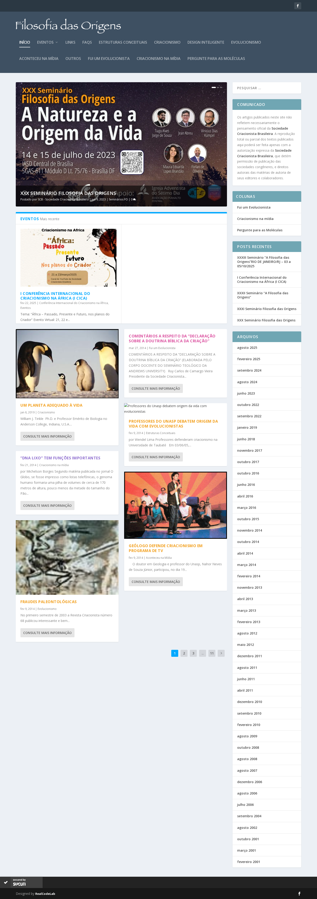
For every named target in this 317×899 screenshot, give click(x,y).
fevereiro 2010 (248, 724)
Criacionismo (167, 42)
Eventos (45, 42)
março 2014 (246, 564)
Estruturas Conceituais (123, 42)
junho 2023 (246, 393)
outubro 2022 (248, 404)
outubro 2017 (248, 462)
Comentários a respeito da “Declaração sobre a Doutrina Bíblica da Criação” (172, 338)
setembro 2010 (249, 713)
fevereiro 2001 (248, 862)
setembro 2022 (249, 416)
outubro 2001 (248, 839)
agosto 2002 (247, 827)
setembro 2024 (249, 370)
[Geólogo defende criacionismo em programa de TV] (175, 505)
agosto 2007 (247, 770)
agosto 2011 (247, 667)
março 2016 (246, 507)
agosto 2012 (247, 633)
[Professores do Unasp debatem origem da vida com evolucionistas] (175, 408)
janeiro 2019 (247, 427)
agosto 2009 (247, 736)
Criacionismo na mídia (159, 59)
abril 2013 (245, 599)
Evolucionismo (246, 42)
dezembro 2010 (249, 702)
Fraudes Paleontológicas (48, 601)
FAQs (87, 42)
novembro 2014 (249, 530)
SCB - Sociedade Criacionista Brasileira (63, 199)
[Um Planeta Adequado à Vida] (67, 363)
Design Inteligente (206, 42)
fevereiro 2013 (248, 622)
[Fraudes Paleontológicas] (67, 557)
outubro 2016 (248, 473)
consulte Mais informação (47, 436)
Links (70, 42)
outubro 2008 (248, 747)
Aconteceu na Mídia (38, 59)
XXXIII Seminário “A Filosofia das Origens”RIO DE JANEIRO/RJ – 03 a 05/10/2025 (264, 261)
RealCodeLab (45, 894)
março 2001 (246, 850)
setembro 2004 (249, 816)
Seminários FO (118, 199)
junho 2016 (246, 484)
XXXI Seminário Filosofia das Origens (266, 309)
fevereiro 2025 (248, 359)
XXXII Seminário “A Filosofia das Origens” (262, 295)
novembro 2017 (249, 450)
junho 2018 (246, 439)
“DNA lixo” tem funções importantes (60, 458)
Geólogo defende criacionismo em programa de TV (166, 548)
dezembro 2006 (249, 782)
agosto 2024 (247, 382)
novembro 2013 (249, 587)
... (203, 653)
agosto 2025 (247, 347)
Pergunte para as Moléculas (216, 59)
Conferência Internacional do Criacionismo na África (73, 303)
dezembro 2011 (249, 656)
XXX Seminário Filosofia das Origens (68, 193)
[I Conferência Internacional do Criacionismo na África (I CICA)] (68, 257)
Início (24, 42)
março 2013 (246, 610)
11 (212, 653)
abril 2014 (245, 553)
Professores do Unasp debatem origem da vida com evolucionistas (173, 424)
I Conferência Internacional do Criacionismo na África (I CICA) (55, 296)
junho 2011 (246, 679)
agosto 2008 (247, 759)
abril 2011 (245, 690)
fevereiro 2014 (248, 576)
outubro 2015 (248, 519)
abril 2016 (245, 496)
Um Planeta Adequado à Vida (51, 405)
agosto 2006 (247, 793)
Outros (73, 59)
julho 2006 (245, 804)
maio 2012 (245, 644)
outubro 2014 (248, 541)
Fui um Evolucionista (109, 59)
